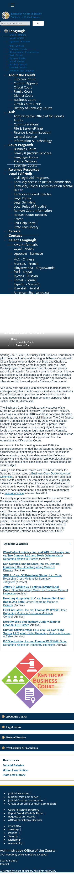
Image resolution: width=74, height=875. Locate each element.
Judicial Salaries (13, 765)
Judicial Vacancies (18, 793)
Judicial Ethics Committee (23, 796)
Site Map (13, 829)
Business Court (25, 100)
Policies (12, 832)
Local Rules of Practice (30, 206)
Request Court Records (30, 215)
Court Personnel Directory (23, 809)
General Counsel (26, 137)
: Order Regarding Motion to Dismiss (36, 555)
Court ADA (14, 826)
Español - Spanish (18, 64)
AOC (12, 112)
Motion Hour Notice (15, 770)
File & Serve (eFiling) (28, 128)
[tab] (37, 544)
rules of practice (14, 493)
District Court (23, 95)
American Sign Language (31, 292)
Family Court (23, 91)
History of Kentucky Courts (33, 108)
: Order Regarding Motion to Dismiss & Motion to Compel (35, 613)
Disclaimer (14, 839)
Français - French (18, 48)
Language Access (26, 157)
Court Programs (21, 145)
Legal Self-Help (20, 174)
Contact (4, 864)
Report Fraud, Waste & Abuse (25, 813)
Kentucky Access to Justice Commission (42, 182)
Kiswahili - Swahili (18, 67)
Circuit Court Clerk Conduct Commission (32, 803)
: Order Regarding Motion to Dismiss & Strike (36, 633)
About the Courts (22, 75)
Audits (18, 120)
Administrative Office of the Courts (39, 116)
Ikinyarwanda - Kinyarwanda (24, 52)
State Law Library (26, 227)
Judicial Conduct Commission (25, 800)
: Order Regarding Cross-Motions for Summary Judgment (32, 578)
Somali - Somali (17, 61)
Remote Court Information (33, 210)
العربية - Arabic (16, 37)
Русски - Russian (17, 58)
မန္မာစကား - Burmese (19, 41)
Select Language (22, 240)
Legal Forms (22, 198)
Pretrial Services (25, 161)
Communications (26, 124)
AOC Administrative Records (25, 820)
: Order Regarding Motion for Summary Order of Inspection (35, 590)
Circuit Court (23, 87)
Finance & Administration (32, 132)
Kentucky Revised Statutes (32, 194)
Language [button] (16, 31)
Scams (18, 219)
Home (14, 338)
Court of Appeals (26, 83)
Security (13, 836)
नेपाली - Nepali (16, 55)
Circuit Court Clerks (27, 104)
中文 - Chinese (16, 45)
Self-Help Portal (25, 223)
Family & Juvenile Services (32, 153)
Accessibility (15, 843)
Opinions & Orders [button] (16, 543)
